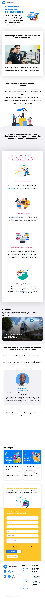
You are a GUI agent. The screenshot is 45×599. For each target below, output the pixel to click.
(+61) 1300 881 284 (35, 573)
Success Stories (26, 576)
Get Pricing (25, 588)
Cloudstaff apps (23, 255)
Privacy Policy (16, 547)
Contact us (25, 586)
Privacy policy (6, 595)
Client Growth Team (28, 361)
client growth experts (15, 217)
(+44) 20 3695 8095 (35, 578)
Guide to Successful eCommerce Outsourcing (31, 467)
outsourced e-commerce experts (32, 89)
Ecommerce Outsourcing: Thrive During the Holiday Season (12, 468)
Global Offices (25, 579)
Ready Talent (25, 568)
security (29, 254)
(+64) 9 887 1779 (36, 582)
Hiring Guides (25, 570)
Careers (24, 583)
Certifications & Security (26, 574)
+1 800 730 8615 (35, 569)
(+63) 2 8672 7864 (36, 585)
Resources (24, 581)
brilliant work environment (27, 291)
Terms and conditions (14, 595)
